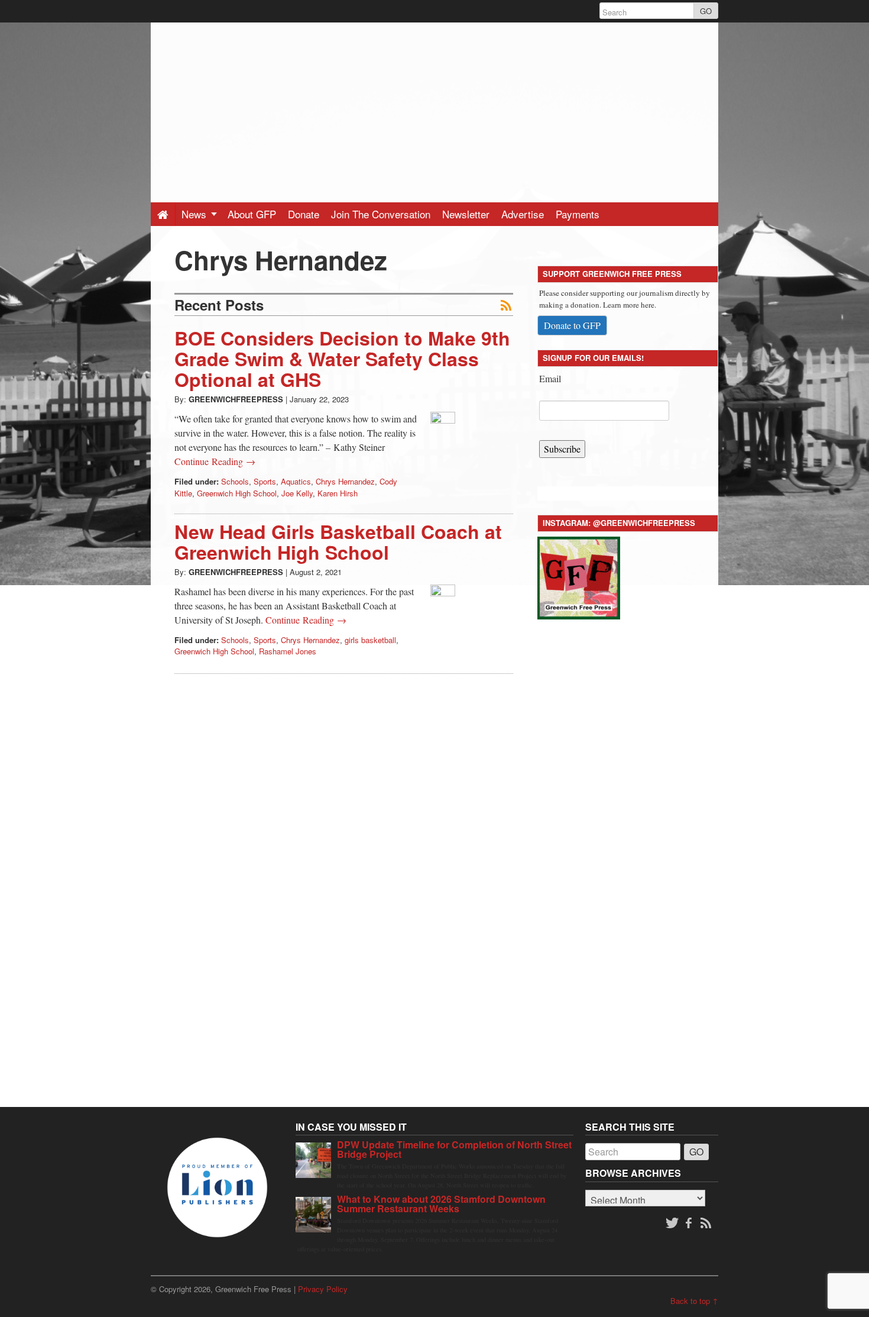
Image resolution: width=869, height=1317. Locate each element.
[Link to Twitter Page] (672, 1223)
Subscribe (562, 449)
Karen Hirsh (337, 493)
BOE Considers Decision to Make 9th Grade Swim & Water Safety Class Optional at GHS (342, 358)
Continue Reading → (214, 461)
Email (550, 378)
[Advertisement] (434, 105)
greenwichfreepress (236, 399)
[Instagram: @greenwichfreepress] (578, 576)
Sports (265, 481)
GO (706, 11)
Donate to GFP (572, 325)
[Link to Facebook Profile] (689, 1223)
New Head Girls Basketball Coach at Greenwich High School (338, 542)
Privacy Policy (323, 1289)
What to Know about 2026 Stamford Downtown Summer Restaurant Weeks (441, 1203)
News (195, 213)
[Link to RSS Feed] (707, 1223)
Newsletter (465, 213)
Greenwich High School (237, 493)
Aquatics (296, 481)
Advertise (522, 213)
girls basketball (370, 639)
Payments (577, 213)
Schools (235, 481)
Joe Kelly (297, 493)
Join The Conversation (380, 213)
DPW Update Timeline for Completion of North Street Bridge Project (454, 1149)
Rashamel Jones (287, 651)
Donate (303, 213)
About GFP (252, 213)
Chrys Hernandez (345, 481)
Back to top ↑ (694, 1300)
